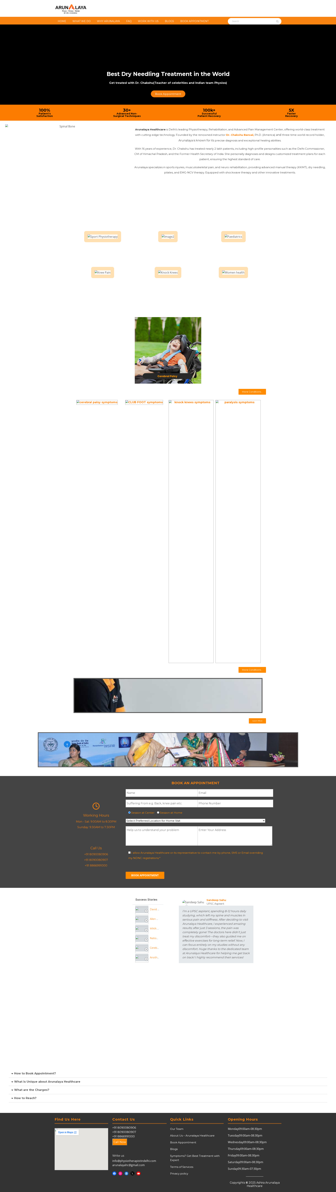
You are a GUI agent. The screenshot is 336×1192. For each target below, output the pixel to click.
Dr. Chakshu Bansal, (240, 135)
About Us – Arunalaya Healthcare (192, 1135)
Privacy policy (179, 1173)
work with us (148, 21)
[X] (133, 1174)
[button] (252, 392)
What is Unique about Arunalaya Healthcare (47, 1081)
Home (62, 21)
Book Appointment (194, 21)
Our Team (176, 1129)
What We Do (81, 21)
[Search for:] (247, 21)
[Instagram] (120, 1174)
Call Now (120, 1142)
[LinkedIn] (126, 1174)
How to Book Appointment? (35, 1073)
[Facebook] (114, 1174)
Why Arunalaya (108, 21)
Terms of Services (181, 1167)
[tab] (147, 909)
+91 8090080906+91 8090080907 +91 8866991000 (124, 1132)
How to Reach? (25, 1098)
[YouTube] (138, 1174)
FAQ (129, 21)
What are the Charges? (31, 1090)
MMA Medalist (158, 928)
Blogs (169, 21)
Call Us (96, 848)
